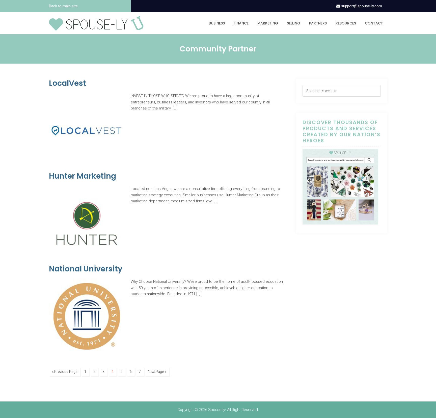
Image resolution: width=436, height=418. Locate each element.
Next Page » (157, 372)
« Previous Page (64, 372)
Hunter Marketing (82, 176)
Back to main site (63, 6)
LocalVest (67, 83)
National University (85, 268)
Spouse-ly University (96, 23)
